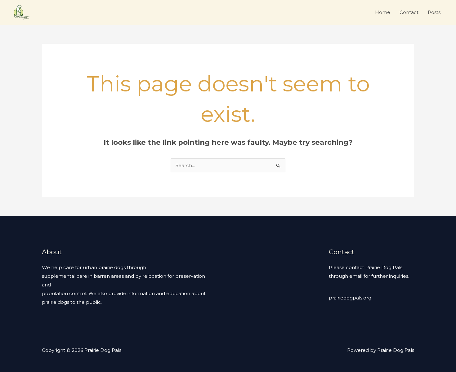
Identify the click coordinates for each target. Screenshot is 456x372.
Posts (434, 12)
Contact (409, 12)
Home (382, 12)
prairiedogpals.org (350, 298)
